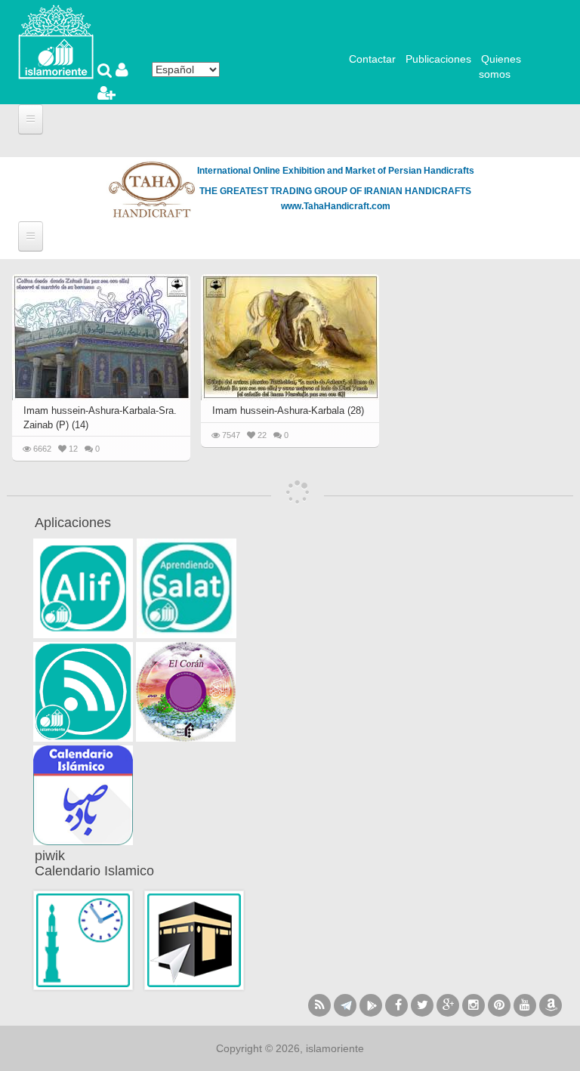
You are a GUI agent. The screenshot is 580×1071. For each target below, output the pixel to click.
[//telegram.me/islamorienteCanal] (345, 1005)
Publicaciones (438, 59)
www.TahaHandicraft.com (335, 206)
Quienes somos (500, 66)
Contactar (372, 59)
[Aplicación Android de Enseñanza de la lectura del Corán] (83, 588)
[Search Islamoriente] (106, 72)
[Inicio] (56, 41)
